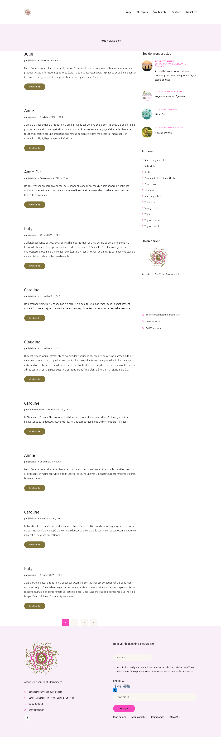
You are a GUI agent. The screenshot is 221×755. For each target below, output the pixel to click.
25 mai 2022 (46, 235)
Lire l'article (34, 87)
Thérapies (150, 202)
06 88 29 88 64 (153, 321)
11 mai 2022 (46, 296)
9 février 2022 (47, 575)
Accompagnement (154, 160)
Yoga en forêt (152, 226)
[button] (155, 690)
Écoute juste (162, 66)
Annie (29, 455)
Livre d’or (160, 114)
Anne (29, 110)
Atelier (170, 61)
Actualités (160, 61)
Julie (28, 54)
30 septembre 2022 (49, 178)
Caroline (32, 290)
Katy (28, 228)
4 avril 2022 (45, 518)
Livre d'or (172, 109)
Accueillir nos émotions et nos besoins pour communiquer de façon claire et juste (175, 75)
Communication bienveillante (170, 64)
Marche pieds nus (154, 196)
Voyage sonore (175, 128)
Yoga (147, 214)
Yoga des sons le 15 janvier (170, 96)
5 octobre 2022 (47, 117)
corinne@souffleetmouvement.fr (163, 314)
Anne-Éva (33, 172)
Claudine (32, 342)
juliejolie (32, 60)
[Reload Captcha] (115, 690)
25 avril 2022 (54, 409)
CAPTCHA (118, 681)
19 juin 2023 (46, 60)
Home (103, 41)
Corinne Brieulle (36, 409)
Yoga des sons (174, 91)
